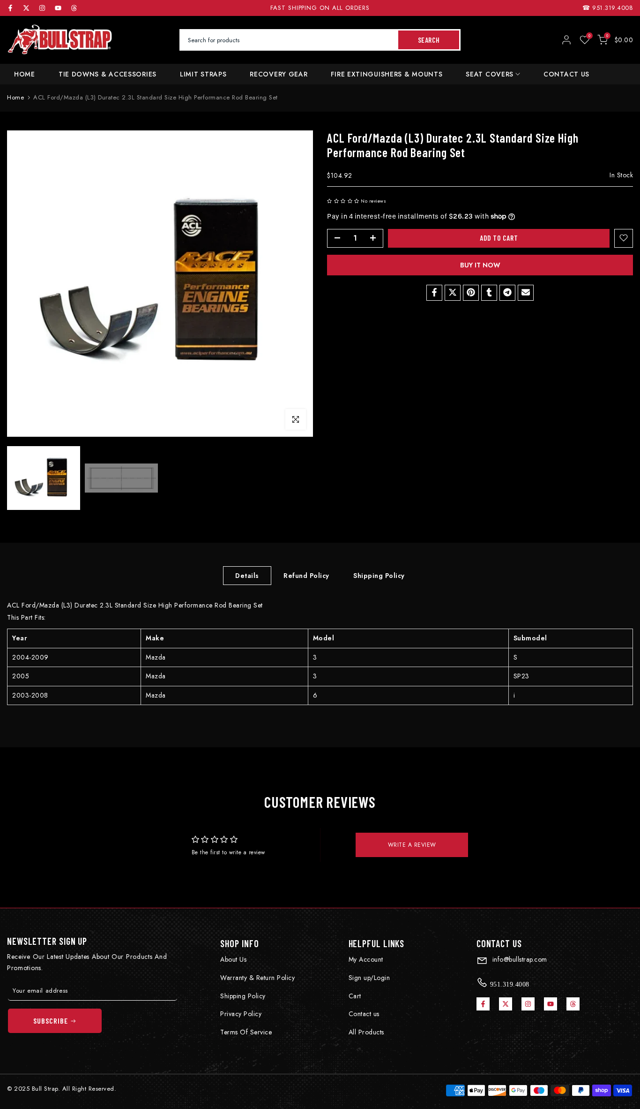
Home (15, 97)
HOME (24, 74)
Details (247, 575)
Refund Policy (306, 575)
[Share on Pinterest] (471, 292)
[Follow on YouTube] (58, 8)
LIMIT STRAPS (203, 74)
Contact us (364, 1013)
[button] (343, 201)
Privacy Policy (240, 1013)
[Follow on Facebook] (10, 8)
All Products (366, 1032)
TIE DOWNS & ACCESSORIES (107, 74)
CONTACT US (566, 74)
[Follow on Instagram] (42, 8)
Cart (355, 996)
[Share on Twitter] (453, 292)
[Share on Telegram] (507, 292)
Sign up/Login (369, 977)
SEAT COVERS (489, 74)
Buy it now (480, 264)
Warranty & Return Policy (257, 977)
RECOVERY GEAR (278, 74)
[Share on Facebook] (434, 292)
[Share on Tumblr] (489, 292)
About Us (233, 959)
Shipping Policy (379, 575)
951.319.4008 (612, 7)
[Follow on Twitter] (26, 8)
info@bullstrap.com (518, 959)
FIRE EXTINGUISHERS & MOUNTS (386, 74)
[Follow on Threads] (74, 8)
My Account (366, 959)
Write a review (412, 845)
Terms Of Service (246, 1032)
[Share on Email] (526, 292)
